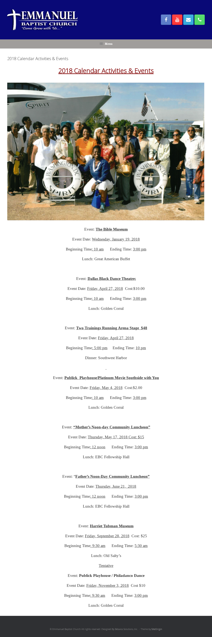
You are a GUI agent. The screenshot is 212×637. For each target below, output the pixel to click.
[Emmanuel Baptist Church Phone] (199, 20)
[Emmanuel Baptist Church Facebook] (166, 20)
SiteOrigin (157, 629)
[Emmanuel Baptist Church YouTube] (177, 20)
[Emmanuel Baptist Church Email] (188, 20)
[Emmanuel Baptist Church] (42, 19)
